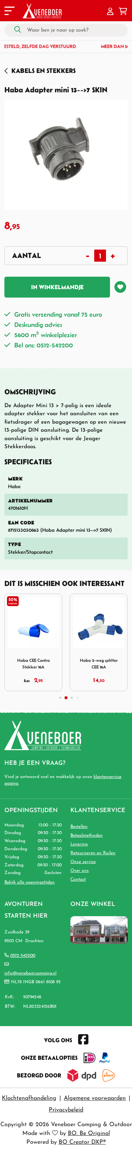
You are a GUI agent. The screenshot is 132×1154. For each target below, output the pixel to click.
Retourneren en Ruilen (92, 853)
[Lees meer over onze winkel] (99, 930)
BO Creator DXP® (82, 1142)
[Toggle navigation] (8, 12)
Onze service (83, 862)
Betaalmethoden (86, 835)
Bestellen (79, 827)
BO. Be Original (89, 1133)
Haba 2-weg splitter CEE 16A (99, 663)
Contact (78, 879)
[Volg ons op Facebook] (83, 1040)
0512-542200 (22, 956)
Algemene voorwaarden (95, 1098)
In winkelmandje (57, 287)
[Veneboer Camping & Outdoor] (42, 11)
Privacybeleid (66, 1110)
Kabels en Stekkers (43, 70)
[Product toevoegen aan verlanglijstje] (120, 287)
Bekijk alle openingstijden (29, 882)
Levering (79, 844)
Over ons (79, 871)
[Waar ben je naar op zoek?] (17, 30)
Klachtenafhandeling (29, 1098)
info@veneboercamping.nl (30, 973)
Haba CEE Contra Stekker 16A (33, 663)
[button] (110, 12)
